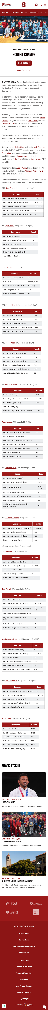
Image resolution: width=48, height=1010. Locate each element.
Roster (24, 13)
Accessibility (24, 952)
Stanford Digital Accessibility (24, 946)
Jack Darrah (22, 168)
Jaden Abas (19, 147)
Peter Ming (6, 153)
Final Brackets (25, 63)
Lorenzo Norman (12, 518)
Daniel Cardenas (8, 123)
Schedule (15, 13)
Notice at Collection (24, 993)
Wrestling (17, 49)
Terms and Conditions (24, 973)
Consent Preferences (24, 967)
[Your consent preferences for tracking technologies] (4, 1006)
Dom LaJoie (7, 267)
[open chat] (44, 1006)
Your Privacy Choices (24, 986)
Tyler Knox (17, 159)
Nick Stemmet (39, 147)
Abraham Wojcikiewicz (34, 171)
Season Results (35, 13)
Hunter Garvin (22, 156)
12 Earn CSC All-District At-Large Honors (17, 881)
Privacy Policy (25, 934)
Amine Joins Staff (8, 802)
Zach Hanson (36, 159)
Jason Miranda (11, 305)
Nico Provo (32, 121)
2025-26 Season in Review (11, 842)
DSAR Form (24, 980)
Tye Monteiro (7, 551)
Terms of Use (24, 940)
